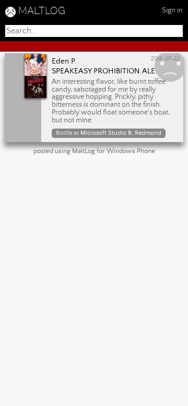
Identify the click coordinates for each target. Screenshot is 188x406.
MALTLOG (41, 11)
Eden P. (64, 61)
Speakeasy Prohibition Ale (103, 71)
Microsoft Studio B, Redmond (120, 133)
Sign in (172, 10)
